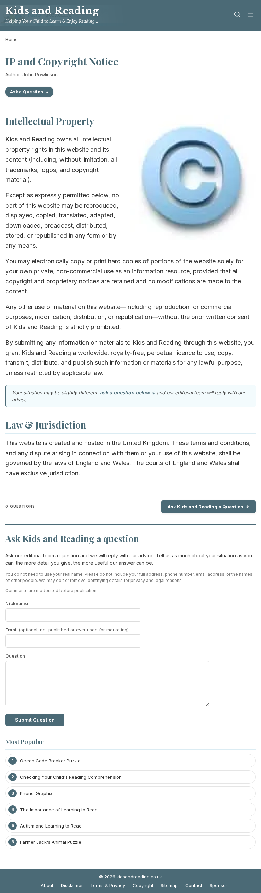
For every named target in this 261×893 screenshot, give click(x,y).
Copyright (143, 885)
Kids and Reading (52, 11)
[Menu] (250, 15)
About (47, 885)
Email (67, 629)
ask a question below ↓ (127, 392)
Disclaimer (72, 885)
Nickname (16, 603)
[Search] (237, 15)
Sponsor (218, 885)
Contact (193, 885)
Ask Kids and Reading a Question (205, 506)
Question (15, 656)
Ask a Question (26, 91)
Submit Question (35, 720)
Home (11, 39)
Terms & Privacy (107, 885)
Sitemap (169, 885)
